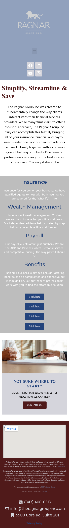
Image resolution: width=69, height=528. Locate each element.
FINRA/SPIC (61, 467)
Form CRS (44, 492)
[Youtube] (30, 73)
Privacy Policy (34, 523)
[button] (34, 51)
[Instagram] (38, 73)
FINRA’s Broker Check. (48, 487)
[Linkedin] (38, 65)
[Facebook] (30, 65)
